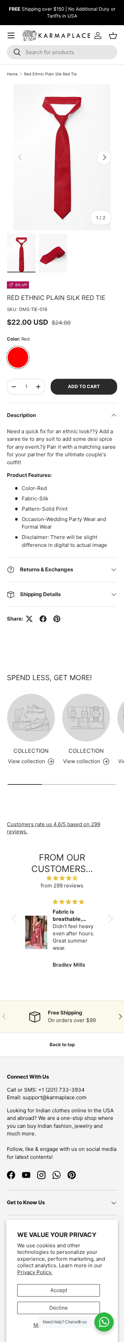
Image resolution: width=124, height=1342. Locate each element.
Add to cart (84, 386)
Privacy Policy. (34, 1272)
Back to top (62, 1044)
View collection (26, 761)
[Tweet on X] (29, 619)
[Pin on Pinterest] (57, 619)
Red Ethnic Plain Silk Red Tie (50, 74)
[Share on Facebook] (43, 619)
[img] (62, 878)
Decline (58, 1307)
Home (12, 74)
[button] (15, 919)
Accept (58, 1290)
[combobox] (62, 52)
